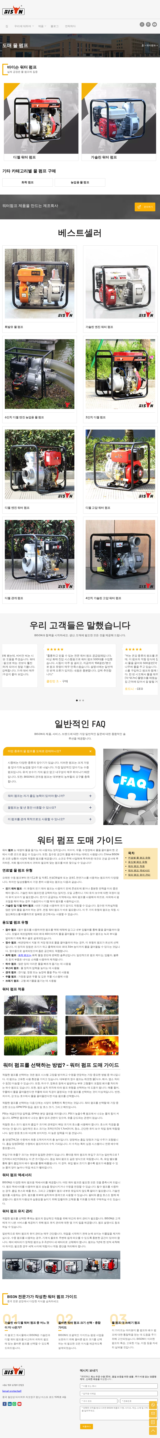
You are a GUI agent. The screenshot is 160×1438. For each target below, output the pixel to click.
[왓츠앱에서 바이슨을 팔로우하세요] (14, 1404)
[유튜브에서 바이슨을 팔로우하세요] (154, 24)
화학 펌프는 (25, 955)
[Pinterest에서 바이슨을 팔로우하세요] (148, 24)
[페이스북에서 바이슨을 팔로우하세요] (142, 24)
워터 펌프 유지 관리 (139, 874)
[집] (13, 10)
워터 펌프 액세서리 (139, 870)
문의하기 (148, 207)
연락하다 (70, 26)
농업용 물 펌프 (80, 182)
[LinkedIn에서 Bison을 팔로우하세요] (10, 1404)
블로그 (55, 26)
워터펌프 (151, 45)
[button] (77, 700)
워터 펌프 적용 (136, 866)
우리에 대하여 (22, 26)
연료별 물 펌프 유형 (139, 857)
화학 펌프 (28, 182)
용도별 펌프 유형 (137, 862)
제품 (41, 26)
